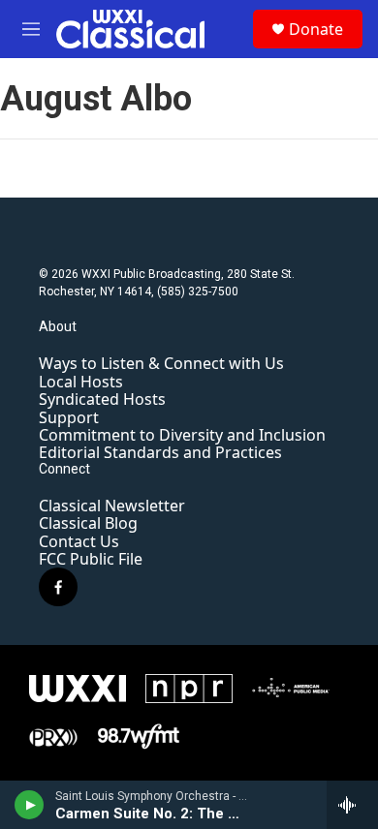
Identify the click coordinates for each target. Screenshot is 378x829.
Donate (316, 29)
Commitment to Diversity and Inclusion (182, 434)
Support (69, 417)
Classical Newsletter (112, 505)
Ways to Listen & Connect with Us (161, 363)
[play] (29, 804)
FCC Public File (90, 558)
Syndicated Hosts (102, 399)
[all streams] (352, 805)
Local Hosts (81, 381)
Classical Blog (88, 523)
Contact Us (79, 541)
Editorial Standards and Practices (160, 452)
